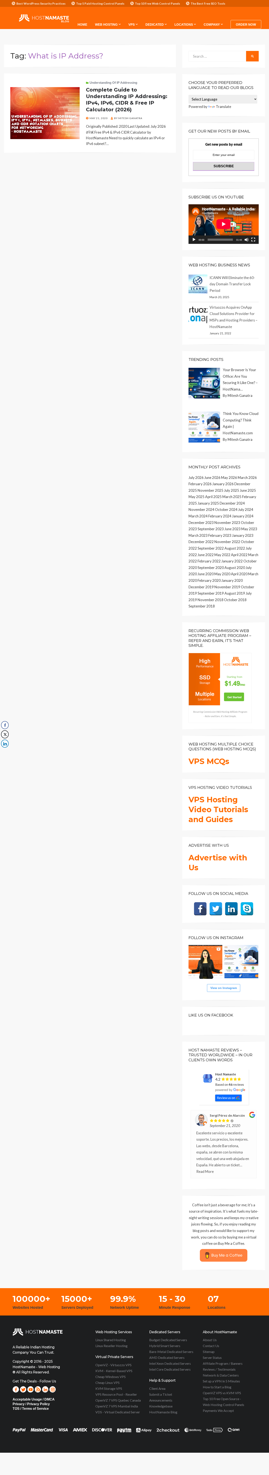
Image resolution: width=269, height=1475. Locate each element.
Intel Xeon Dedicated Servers (170, 1363)
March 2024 (198, 516)
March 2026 (247, 477)
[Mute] (246, 240)
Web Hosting (106, 24)
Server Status (212, 1357)
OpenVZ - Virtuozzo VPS (113, 1365)
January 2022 (232, 561)
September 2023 (211, 529)
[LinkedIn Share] (5, 744)
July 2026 (196, 477)
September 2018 (202, 606)
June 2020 (206, 574)
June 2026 (212, 477)
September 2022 (211, 548)
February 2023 (219, 535)
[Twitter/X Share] (5, 734)
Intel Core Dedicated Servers (170, 1369)
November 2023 (227, 522)
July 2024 (245, 509)
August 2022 (234, 548)
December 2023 (201, 522)
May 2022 (222, 555)
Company (212, 24)
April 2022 (239, 555)
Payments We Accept (218, 1411)
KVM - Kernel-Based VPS (113, 1371)
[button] (4, 752)
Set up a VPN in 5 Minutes (221, 1381)
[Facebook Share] (5, 725)
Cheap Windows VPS (110, 1377)
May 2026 (229, 477)
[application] (224, 224)
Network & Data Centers (221, 1375)
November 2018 (210, 600)
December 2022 (201, 542)
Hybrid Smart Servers (164, 1346)
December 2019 (201, 587)
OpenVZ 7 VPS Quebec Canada (118, 1400)
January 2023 (242, 535)
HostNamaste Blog (163, 1412)
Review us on (226, 1098)
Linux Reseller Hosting (111, 1346)
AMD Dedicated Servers (167, 1357)
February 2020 (209, 580)
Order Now (246, 24)
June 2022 (206, 555)
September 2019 (211, 593)
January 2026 (223, 484)
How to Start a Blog (217, 1387)
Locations (183, 24)
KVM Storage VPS (108, 1388)
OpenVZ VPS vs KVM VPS (222, 1393)
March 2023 (198, 535)
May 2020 (222, 574)
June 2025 (248, 490)
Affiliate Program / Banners (223, 1363)
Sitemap (209, 1352)
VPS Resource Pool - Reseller (116, 1394)
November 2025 (210, 490)
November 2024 (201, 509)
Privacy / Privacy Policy (31, 1404)
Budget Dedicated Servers (168, 1340)
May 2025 (196, 496)
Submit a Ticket (160, 1394)
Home (82, 24)
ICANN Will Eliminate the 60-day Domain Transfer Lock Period (232, 284)
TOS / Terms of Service (31, 1408)
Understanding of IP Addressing (113, 82)
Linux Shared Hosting (110, 1340)
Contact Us (211, 1346)
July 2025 (231, 490)
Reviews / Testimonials (219, 1369)
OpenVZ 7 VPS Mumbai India (116, 1406)
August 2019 (234, 593)
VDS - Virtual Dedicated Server (117, 1412)
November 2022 (227, 542)
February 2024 (219, 516)
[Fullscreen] (253, 240)
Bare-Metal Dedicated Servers (171, 1352)
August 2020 (234, 567)
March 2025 (231, 496)
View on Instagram (223, 988)
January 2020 (232, 580)
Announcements (160, 1400)
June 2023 (232, 529)
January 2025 (208, 503)
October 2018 (235, 600)
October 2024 (226, 509)
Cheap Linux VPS (107, 1383)
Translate (223, 106)
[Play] (194, 240)
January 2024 (242, 516)
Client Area (157, 1388)
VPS (131, 24)
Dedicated (154, 24)
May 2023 (249, 529)
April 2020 (239, 574)
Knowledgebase (161, 1406)
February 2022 (209, 561)
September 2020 (211, 567)
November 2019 (227, 587)
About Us (210, 1340)
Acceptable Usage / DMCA (34, 1399)
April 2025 (213, 496)
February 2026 (200, 484)
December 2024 (232, 503)
